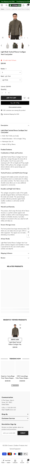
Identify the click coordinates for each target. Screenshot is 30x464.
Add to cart (11, 98)
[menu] (2, 5)
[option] (15, 25)
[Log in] (23, 5)
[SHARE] (28, 98)
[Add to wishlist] (24, 98)
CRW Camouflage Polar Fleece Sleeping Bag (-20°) (22, 377)
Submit (23, 433)
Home (2, 9)
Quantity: (4, 89)
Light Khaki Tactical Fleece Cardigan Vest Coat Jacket (15, 343)
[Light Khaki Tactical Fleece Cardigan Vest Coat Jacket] (15, 330)
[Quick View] (20, 328)
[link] (15, 309)
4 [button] (17, 385)
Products (8, 9)
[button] (24, 37)
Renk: (6, 76)
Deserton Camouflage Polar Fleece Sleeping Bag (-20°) (7, 377)
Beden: (3, 69)
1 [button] (12, 385)
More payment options (15, 107)
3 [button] (15, 385)
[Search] (7, 5)
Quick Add (15, 339)
